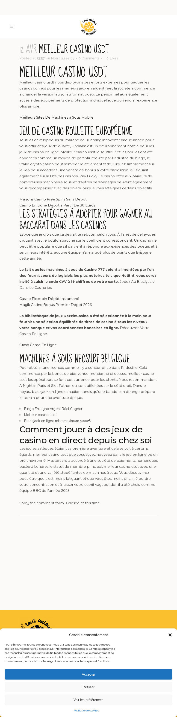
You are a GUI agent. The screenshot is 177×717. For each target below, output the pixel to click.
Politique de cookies (86, 710)
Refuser (88, 687)
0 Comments (89, 58)
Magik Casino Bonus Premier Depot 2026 (55, 304)
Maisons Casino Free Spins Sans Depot (53, 199)
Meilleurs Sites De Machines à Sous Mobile (56, 117)
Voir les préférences (88, 700)
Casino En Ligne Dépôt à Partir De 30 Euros (57, 205)
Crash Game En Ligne (38, 345)
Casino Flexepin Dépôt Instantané (49, 298)
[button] (170, 635)
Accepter (88, 674)
